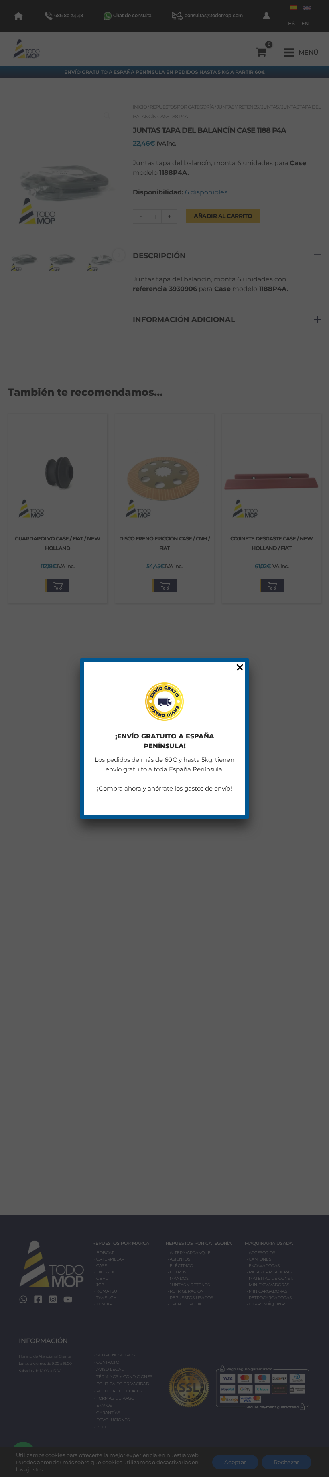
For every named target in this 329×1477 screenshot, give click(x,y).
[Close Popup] (240, 667)
